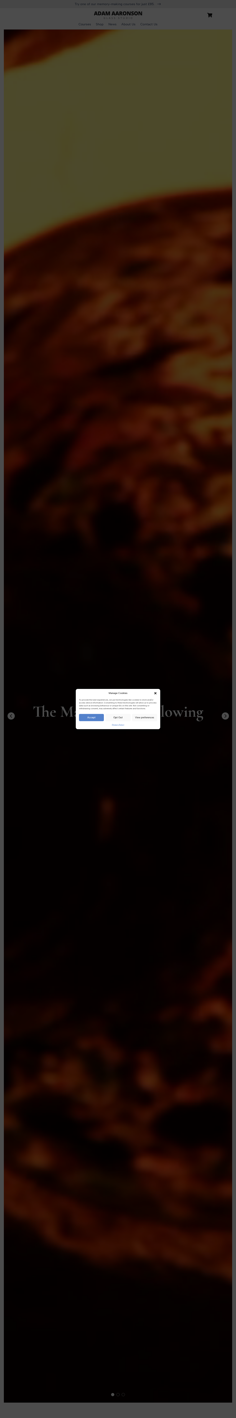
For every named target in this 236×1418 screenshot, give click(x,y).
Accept (91, 717)
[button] (155, 693)
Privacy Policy (118, 725)
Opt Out (118, 717)
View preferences (144, 717)
